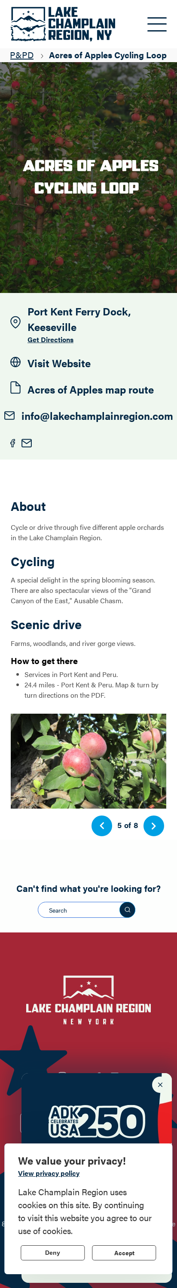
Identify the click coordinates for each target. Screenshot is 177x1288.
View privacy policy (48, 1173)
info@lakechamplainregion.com (97, 415)
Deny (52, 1252)
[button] (102, 826)
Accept (124, 1252)
